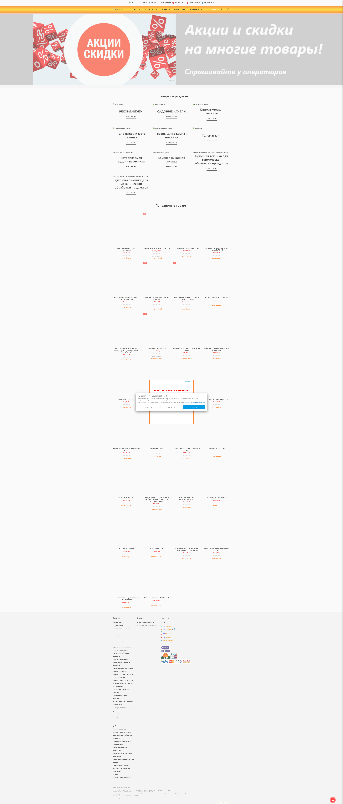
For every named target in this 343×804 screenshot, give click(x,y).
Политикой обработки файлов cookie (194, 402)
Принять (194, 407)
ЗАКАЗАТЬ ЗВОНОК (333, 800)
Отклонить (148, 407)
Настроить (171, 407)
